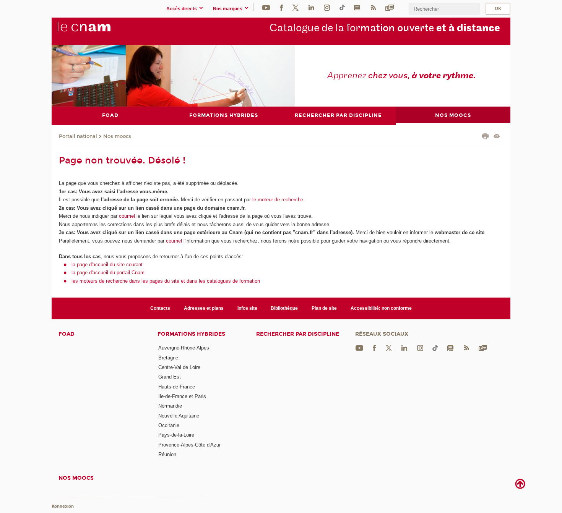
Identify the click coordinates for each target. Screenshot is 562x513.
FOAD (66, 334)
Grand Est (169, 377)
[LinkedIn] (311, 7)
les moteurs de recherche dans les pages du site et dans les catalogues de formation (165, 281)
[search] (444, 9)
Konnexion (63, 506)
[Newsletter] (389, 7)
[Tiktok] (342, 7)
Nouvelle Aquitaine (178, 416)
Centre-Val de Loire (179, 367)
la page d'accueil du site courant (107, 264)
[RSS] (373, 7)
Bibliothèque (284, 308)
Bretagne (168, 358)
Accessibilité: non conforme (381, 308)
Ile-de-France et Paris (182, 396)
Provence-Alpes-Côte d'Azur (189, 445)
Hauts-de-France (176, 387)
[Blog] (357, 7)
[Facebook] (281, 7)
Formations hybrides (191, 334)
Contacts (160, 308)
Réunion (167, 454)
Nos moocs (117, 136)
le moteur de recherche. (278, 199)
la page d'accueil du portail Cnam (108, 272)
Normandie (170, 406)
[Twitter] (295, 7)
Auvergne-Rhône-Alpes (183, 348)
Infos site (247, 308)
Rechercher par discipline (297, 334)
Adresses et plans (204, 308)
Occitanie (168, 425)
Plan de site (324, 308)
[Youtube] (266, 7)
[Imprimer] (485, 137)
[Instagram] (326, 7)
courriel (127, 216)
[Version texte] (497, 137)
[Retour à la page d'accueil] (96, 31)
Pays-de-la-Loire (176, 435)
